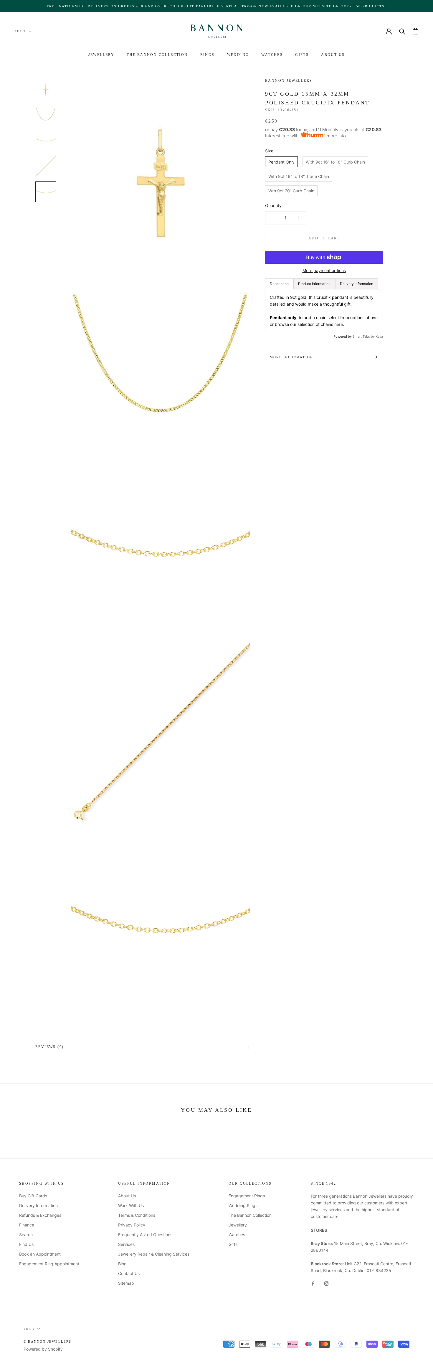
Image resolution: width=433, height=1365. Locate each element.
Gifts (302, 55)
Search (26, 1234)
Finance (26, 1224)
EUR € (20, 31)
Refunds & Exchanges (40, 1215)
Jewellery (101, 55)
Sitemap (126, 1283)
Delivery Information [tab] (356, 283)
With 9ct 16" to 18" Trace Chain (298, 176)
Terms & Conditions (136, 1215)
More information (291, 357)
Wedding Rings (243, 1205)
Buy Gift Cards (33, 1195)
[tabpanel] (324, 310)
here (338, 323)
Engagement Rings (247, 1195)
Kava (379, 336)
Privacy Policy (131, 1224)
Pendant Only (281, 161)
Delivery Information (38, 1205)
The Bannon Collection (157, 55)
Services (126, 1244)
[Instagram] (326, 1283)
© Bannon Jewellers (48, 1341)
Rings (207, 55)
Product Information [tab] (314, 283)
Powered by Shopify (43, 1348)
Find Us (26, 1244)
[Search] (402, 31)
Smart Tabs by (364, 336)
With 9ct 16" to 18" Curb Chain (335, 161)
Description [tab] (279, 283)
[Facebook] (313, 1283)
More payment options (324, 270)
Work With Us (131, 1205)
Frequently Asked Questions (145, 1234)
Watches (272, 55)
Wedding (238, 55)
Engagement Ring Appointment (49, 1263)
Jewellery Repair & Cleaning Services (153, 1253)
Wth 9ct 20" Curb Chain (291, 190)
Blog (122, 1263)
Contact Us (129, 1273)
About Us (333, 55)
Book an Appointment (40, 1253)
